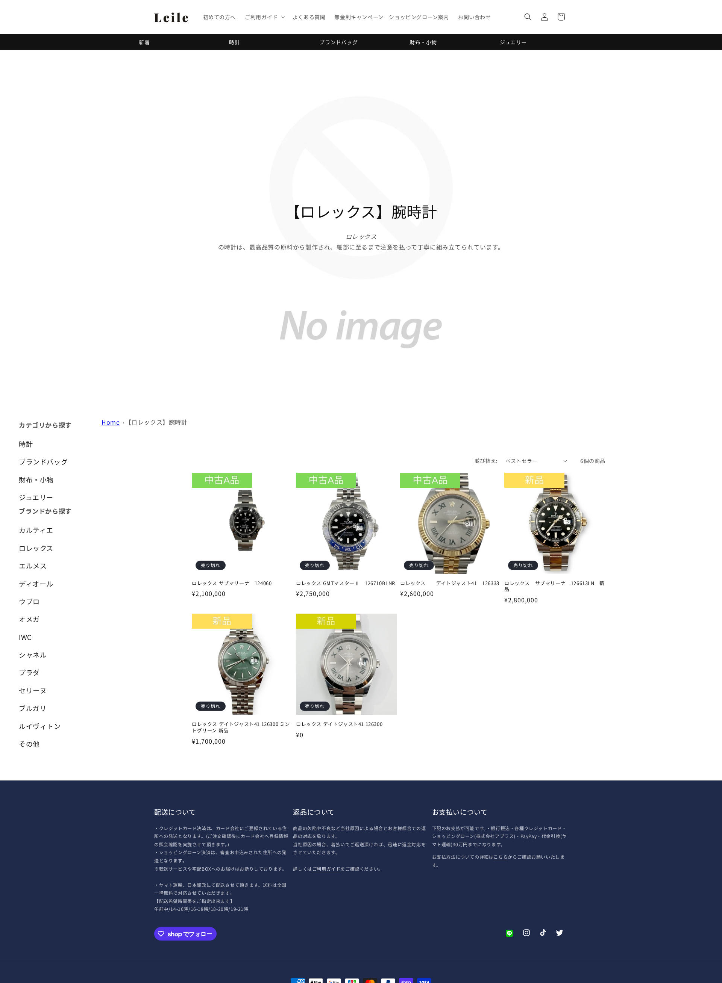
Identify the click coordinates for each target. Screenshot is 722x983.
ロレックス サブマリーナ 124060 (232, 583)
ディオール (36, 583)
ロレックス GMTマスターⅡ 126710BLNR (345, 583)
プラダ (29, 672)
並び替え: (486, 460)
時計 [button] (26, 444)
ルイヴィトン (40, 726)
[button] (264, 17)
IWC (25, 637)
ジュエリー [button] (36, 497)
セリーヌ (33, 690)
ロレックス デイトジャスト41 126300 (339, 724)
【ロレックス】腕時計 (156, 421)
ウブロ (29, 601)
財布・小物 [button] (36, 479)
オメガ (29, 619)
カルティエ (36, 530)
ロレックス (36, 548)
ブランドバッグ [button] (43, 461)
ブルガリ (32, 708)
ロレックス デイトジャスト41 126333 (449, 583)
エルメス (33, 565)
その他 (29, 744)
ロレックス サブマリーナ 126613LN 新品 (554, 586)
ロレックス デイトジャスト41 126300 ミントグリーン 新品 (241, 727)
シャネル (33, 654)
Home (111, 421)
